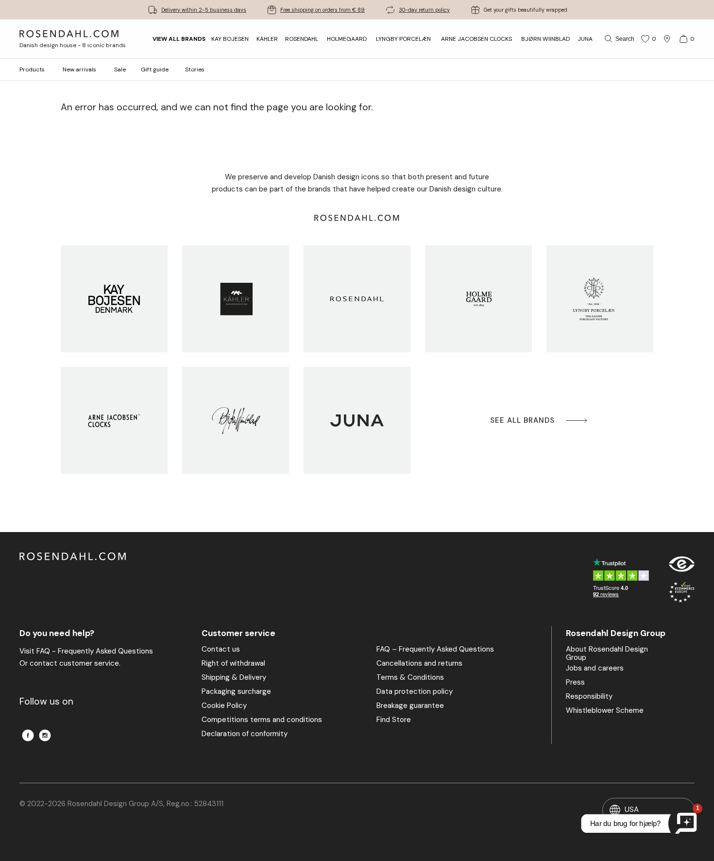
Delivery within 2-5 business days (203, 9)
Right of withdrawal (233, 663)
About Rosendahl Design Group (607, 653)
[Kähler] (235, 298)
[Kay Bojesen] (114, 298)
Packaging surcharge (236, 692)
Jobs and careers (595, 668)
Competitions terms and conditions (262, 720)
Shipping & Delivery (234, 677)
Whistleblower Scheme (605, 710)
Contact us (221, 649)
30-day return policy (424, 9)
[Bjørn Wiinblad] (235, 420)
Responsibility (589, 696)
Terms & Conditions (410, 677)
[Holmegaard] (478, 298)
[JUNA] (357, 420)
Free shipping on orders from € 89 (322, 9)
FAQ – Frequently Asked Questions (435, 649)
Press (575, 682)
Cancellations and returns (419, 663)
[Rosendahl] (357, 298)
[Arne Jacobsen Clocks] (114, 420)
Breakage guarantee (410, 706)
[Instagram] (44, 735)
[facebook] (27, 735)
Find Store (393, 720)
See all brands (522, 420)
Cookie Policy (224, 706)
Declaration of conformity (245, 734)
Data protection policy (414, 692)
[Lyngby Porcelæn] (599, 298)
